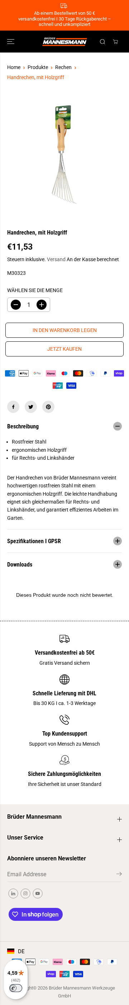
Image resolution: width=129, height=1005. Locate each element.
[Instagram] (25, 893)
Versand (56, 259)
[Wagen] (115, 41)
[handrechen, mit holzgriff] (64, 155)
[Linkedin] (13, 893)
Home (13, 67)
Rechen (63, 67)
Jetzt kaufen (64, 349)
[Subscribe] (119, 875)
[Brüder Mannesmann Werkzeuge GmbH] (64, 41)
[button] (11, 42)
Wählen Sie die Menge (35, 290)
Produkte (38, 67)
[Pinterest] (48, 407)
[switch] (15, 988)
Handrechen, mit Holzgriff (35, 77)
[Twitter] (31, 407)
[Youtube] (38, 893)
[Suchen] (102, 41)
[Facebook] (13, 407)
